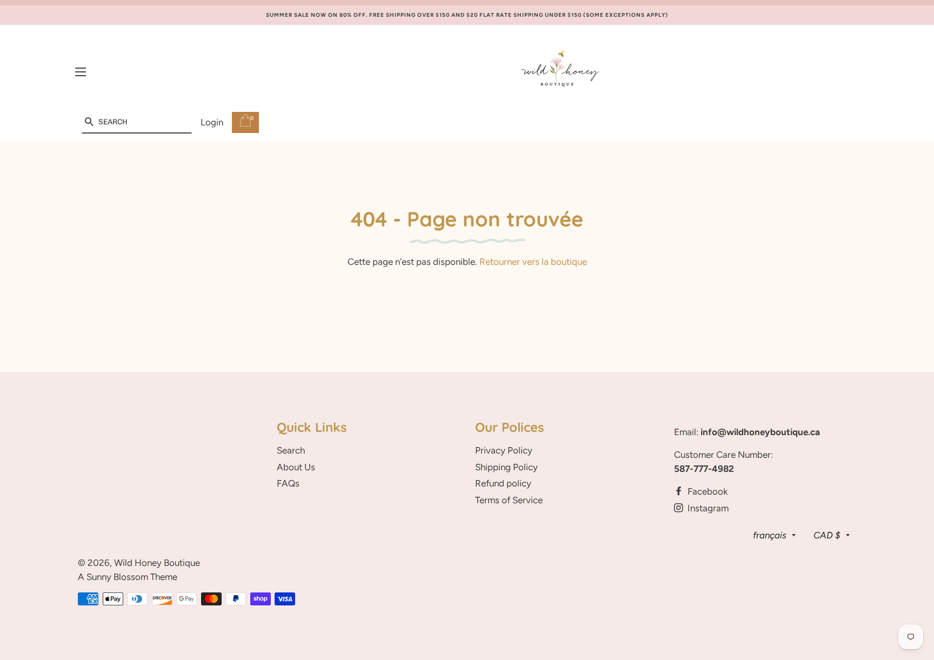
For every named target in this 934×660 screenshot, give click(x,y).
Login (212, 122)
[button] (89, 122)
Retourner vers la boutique (533, 261)
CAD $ (826, 535)
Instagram (707, 508)
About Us (296, 467)
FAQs (288, 483)
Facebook (706, 491)
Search (291, 450)
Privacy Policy (503, 450)
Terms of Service (509, 500)
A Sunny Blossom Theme (127, 576)
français (769, 535)
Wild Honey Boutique (157, 562)
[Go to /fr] (560, 72)
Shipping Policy (506, 467)
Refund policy (503, 483)
